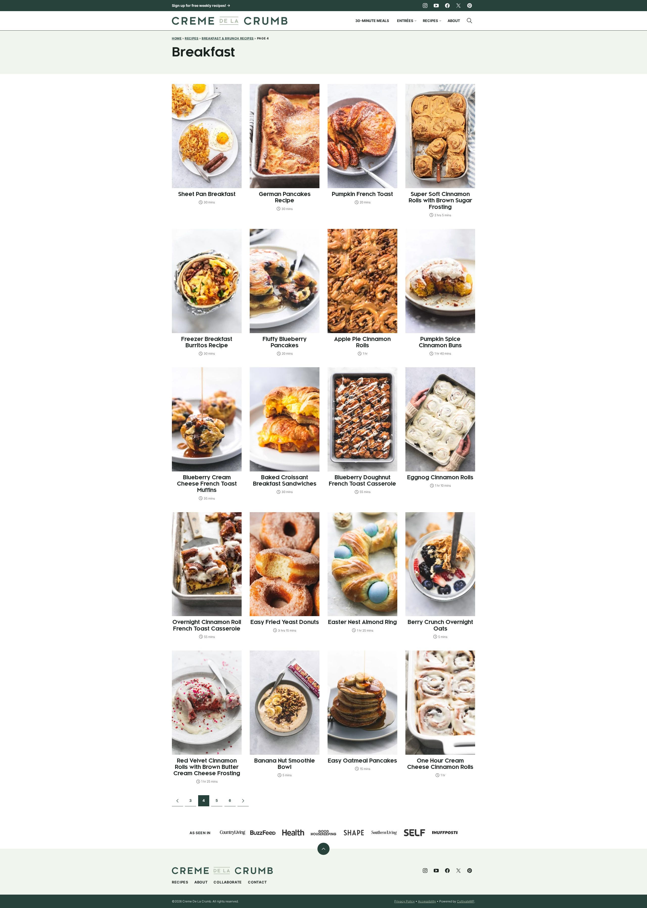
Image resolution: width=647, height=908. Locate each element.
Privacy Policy (404, 901)
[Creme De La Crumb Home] (230, 21)
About (454, 20)
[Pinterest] (469, 5)
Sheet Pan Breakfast (207, 194)
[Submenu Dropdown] (415, 20)
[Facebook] (447, 5)
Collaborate (228, 882)
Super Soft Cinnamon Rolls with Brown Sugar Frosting (440, 201)
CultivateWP (465, 901)
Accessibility (427, 901)
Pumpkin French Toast (362, 194)
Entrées (405, 20)
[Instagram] (425, 5)
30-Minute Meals (372, 20)
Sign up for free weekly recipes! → (201, 5)
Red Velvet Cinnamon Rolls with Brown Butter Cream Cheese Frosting (206, 767)
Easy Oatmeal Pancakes (362, 761)
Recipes (430, 20)
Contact (257, 882)
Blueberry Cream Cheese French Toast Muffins (207, 484)
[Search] (469, 20)
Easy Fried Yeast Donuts (284, 622)
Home (176, 38)
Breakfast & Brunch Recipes (228, 38)
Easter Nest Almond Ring (362, 622)
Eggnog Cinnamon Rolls (440, 477)
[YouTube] (436, 5)
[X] (458, 5)
